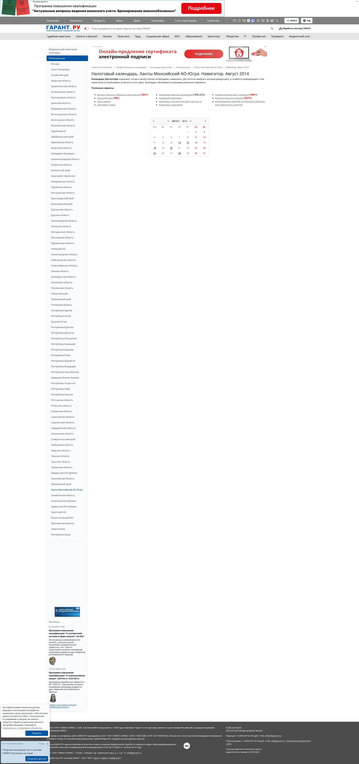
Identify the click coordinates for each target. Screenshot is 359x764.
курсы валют (104, 101)
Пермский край (59, 293)
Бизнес (107, 36)
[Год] (190, 121)
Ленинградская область (64, 220)
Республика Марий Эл (63, 360)
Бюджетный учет (299, 36)
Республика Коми (60, 355)
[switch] (86, 28)
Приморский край (61, 299)
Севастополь (58, 528)
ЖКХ (177, 36)
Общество (232, 36)
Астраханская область (63, 91)
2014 (184, 121)
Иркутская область (61, 147)
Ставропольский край (63, 439)
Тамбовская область (62, 444)
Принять (37, 733)
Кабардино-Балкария (62, 153)
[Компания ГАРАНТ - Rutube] (272, 20)
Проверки (277, 36)
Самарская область (61, 411)
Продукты (99, 20)
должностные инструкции (229, 98)
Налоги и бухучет (87, 36)
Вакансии (76, 20)
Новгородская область (63, 260)
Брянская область (61, 103)
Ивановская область (62, 142)
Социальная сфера (157, 36)
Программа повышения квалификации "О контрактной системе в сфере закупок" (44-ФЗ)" (66, 633)
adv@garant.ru (278, 741)
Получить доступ (36, 758)
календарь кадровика (170, 104)
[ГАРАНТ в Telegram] (258, 20)
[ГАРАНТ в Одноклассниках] (267, 20)
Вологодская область (62, 119)
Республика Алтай (61, 316)
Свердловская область (63, 428)
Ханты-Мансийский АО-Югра (67, 489)
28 (179, 153)
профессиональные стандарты (232, 94)
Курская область (60, 215)
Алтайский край (59, 75)
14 (179, 142)
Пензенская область (62, 288)
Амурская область (61, 80)
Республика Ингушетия (64, 338)
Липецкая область (61, 226)
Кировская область (61, 187)
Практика (123, 36)
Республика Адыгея (61, 310)
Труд (137, 36)
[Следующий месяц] (205, 121)
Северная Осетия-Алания (65, 377)
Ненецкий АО (58, 248)
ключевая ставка (106, 104)
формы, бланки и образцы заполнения (118, 94)
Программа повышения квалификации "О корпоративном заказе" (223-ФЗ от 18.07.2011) (67, 675)
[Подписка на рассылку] (234, 20)
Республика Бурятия (62, 327)
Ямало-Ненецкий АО (62, 517)
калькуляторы (104, 98)
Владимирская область (63, 108)
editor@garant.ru (273, 735)
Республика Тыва (60, 388)
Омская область (60, 271)
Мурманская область (62, 243)
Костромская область (63, 192)
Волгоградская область (64, 114)
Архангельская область (64, 86)
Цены (119, 20)
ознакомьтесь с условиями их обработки (22, 728)
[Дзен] (248, 20)
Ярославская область (62, 523)
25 (154, 153)
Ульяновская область (63, 478)
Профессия (259, 36)
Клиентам (213, 20)
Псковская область (61, 304)
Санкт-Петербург (60, 69)
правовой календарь (170, 98)
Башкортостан (59, 321)
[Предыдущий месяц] (153, 121)
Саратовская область (62, 416)
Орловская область (62, 282)
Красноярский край (62, 203)
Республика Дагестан (62, 332)
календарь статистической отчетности (180, 101)
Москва (55, 63)
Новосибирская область (64, 265)
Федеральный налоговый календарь (63, 51)
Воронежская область (63, 125)
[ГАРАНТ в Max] (253, 20)
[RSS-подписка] (277, 20)
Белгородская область (63, 97)
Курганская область (62, 209)
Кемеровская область (63, 181)
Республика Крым (61, 534)
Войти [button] (293, 20)
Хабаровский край (61, 484)
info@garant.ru (134, 753)
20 (171, 147)
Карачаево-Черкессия (63, 175)
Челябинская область (63, 495)
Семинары (157, 20)
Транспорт (214, 36)
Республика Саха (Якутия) (65, 372)
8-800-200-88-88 (233, 727)
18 (154, 147)
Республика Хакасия (62, 394)
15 (188, 142)
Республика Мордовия (63, 366)
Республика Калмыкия (63, 344)
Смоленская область (62, 433)
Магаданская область (63, 232)
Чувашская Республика (63, 506)
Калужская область (61, 164)
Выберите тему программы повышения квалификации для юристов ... (62, 706)
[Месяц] (168, 121)
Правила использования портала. (128, 738)
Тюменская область (62, 467)
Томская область (60, 456)
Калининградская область (65, 159)
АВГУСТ (176, 121)
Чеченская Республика (63, 500)
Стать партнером (185, 20)
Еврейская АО (58, 131)
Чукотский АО (58, 512)
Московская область (62, 237)
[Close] (47, 743)
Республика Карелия (62, 349)
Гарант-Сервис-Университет (107, 758)
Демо (137, 20)
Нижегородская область (64, 254)
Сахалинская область (62, 422)
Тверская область (60, 450)
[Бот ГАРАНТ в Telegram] (262, 20)
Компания (53, 20)
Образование (193, 36)
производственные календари (175, 94)
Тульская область (60, 461)
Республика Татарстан (63, 383)
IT (245, 36)
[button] (294, 28)
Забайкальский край (62, 136)
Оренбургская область (63, 276)
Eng (309, 20)
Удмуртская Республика (64, 472)
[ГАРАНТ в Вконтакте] (244, 20)
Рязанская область (61, 405)
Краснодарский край (62, 198)
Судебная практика (58, 36)
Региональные (57, 58)
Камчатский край (60, 170)
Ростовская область (62, 400)
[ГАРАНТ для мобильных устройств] (239, 20)
